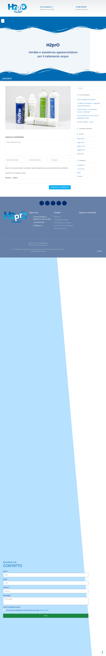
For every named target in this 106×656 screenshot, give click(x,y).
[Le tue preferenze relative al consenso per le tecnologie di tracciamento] (102, 652)
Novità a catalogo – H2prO (85, 122)
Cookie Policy (43, 245)
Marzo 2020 (80, 139)
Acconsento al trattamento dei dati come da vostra (27, 610)
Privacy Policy (33, 245)
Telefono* (6, 587)
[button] (2, 21)
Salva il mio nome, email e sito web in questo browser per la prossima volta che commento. (37, 168)
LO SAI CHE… (81, 169)
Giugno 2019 (81, 146)
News (79, 172)
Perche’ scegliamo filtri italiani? (86, 99)
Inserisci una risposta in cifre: (15, 173)
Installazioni (80, 165)
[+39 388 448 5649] (72, 8)
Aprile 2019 (80, 154)
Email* (5, 579)
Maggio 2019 (81, 150)
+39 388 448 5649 (81, 7)
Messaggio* (7, 595)
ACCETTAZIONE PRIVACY (12, 607)
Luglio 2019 (80, 142)
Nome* (5, 571)
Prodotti (79, 176)
